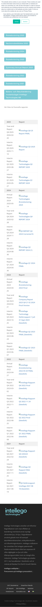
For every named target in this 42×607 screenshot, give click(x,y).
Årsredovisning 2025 (15, 35)
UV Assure (9, 588)
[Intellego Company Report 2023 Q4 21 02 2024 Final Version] (27, 305)
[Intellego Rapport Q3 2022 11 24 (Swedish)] (27, 404)
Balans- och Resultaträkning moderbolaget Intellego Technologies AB (18, 95)
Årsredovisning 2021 (15, 84)
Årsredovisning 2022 (15, 76)
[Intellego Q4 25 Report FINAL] (27, 133)
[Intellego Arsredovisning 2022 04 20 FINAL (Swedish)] (27, 374)
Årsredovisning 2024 (15, 51)
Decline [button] (25, 21)
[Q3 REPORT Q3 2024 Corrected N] (27, 234)
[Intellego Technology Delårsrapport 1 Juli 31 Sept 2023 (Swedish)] (27, 323)
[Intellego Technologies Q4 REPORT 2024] (27, 219)
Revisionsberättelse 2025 (17, 43)
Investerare (10, 591)
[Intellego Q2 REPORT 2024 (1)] (27, 250)
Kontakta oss (20, 591)
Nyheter (30, 588)
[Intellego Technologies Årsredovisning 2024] (27, 205)
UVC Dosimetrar (12, 585)
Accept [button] (16, 21)
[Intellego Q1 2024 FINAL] (27, 266)
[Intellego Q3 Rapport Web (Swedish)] (27, 473)
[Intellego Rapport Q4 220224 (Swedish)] (27, 457)
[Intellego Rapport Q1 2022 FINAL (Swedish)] (27, 436)
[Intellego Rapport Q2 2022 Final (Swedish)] (27, 420)
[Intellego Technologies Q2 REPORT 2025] (27, 167)
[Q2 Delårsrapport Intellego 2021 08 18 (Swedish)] (27, 489)
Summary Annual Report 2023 (19, 67)
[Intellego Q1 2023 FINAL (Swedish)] (27, 350)
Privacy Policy (21, 604)
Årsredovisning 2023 (15, 59)
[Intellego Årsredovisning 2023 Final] (27, 288)
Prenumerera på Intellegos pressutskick (18, 571)
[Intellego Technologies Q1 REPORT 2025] (27, 183)
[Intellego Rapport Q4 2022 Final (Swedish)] (27, 388)
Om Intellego (20, 588)
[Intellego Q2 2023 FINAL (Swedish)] (27, 334)
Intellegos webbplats (11, 568)
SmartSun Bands (27, 585)
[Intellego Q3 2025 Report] (27, 149)
